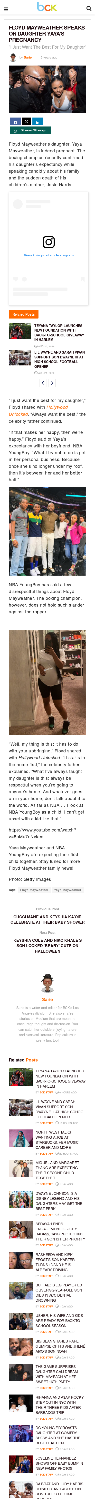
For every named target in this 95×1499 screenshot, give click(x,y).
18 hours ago (68, 1123)
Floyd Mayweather (34, 890)
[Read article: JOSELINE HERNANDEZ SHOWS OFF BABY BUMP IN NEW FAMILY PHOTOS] (21, 1464)
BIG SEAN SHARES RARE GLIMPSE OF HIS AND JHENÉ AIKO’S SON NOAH (60, 1346)
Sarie (28, 57)
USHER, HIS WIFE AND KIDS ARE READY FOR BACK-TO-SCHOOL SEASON (59, 1320)
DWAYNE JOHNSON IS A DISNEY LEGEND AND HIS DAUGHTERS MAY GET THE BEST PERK (59, 1201)
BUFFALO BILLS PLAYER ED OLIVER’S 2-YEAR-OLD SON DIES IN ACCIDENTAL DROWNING (59, 1292)
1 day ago (66, 1184)
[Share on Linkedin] (37, 121)
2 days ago (67, 1332)
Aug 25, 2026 (46, 346)
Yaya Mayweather (67, 890)
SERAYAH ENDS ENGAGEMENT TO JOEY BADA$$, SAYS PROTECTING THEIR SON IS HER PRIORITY (60, 1231)
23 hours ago (68, 1153)
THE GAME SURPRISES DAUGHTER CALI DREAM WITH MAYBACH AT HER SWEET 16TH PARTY (57, 1374)
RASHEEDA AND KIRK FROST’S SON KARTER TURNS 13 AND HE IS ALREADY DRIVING (55, 1262)
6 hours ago (68, 1092)
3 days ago (67, 1474)
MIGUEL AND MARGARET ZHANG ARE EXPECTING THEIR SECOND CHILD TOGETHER (57, 1170)
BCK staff (46, 1092)
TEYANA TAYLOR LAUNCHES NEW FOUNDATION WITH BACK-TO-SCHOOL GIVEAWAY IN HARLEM (59, 332)
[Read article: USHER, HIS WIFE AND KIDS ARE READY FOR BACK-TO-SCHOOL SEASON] (21, 1321)
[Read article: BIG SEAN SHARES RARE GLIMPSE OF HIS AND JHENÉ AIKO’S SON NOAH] (21, 1347)
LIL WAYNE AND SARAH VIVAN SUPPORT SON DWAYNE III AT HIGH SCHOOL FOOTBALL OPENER (59, 359)
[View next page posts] (52, 383)
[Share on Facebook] (15, 121)
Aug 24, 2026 (46, 373)
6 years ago (49, 57)
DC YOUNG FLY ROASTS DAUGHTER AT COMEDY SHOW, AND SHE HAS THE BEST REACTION (58, 1435)
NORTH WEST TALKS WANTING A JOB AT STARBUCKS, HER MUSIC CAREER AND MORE (57, 1139)
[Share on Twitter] (26, 121)
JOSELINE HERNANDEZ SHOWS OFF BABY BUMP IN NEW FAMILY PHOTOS (59, 1463)
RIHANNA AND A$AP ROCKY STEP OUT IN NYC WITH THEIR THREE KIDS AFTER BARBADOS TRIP (60, 1405)
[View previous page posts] (43, 383)
